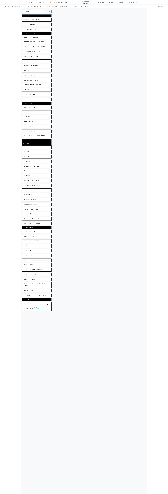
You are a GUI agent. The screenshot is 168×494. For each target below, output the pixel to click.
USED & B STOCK (45, 6)
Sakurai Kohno (30, 199)
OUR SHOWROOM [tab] (120, 2)
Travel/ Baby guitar (32, 66)
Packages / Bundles (32, 89)
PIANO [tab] (30, 2)
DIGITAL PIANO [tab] (39, 2)
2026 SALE (7, 6)
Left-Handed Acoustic (33, 85)
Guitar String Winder (33, 269)
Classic (27, 116)
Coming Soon (29, 107)
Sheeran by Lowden (32, 166)
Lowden (27, 161)
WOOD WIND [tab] (73, 2)
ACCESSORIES (64, 6)
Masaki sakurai (30, 204)
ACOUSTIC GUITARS (17, 6)
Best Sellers (29, 121)
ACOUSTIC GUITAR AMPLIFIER (35, 295)
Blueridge (28, 152)
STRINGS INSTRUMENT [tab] (60, 2)
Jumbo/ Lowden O (31, 56)
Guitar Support (30, 274)
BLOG (86, 6)
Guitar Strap (29, 265)
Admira (27, 175)
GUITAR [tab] (49, 2)
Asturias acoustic (31, 180)
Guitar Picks (29, 250)
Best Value (28, 126)
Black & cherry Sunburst (34, 19)
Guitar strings (30, 94)
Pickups (27, 99)
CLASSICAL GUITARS (32, 6)
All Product (29, 147)
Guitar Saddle (30, 255)
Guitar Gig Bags (30, 231)
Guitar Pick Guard (31, 241)
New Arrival (29, 112)
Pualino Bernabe (31, 209)
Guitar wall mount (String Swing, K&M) (35, 285)
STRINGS (54, 6)
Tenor (26, 70)
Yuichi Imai (28, 214)
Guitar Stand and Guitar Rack (36, 260)
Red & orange (29, 24)
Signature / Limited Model (35, 136)
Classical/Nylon (31, 80)
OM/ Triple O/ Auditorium (34, 46)
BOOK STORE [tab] (100, 2)
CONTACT (131, 2)
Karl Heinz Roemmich (33, 218)
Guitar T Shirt (30, 279)
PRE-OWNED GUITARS (32, 223)
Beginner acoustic (32, 37)
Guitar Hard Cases (31, 236)
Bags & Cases (29, 75)
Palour (27, 61)
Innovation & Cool (31, 131)
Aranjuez (28, 195)
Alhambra (28, 190)
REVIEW (81, 6)
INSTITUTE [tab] (110, 2)
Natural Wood (30, 29)
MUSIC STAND (29, 290)
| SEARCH (160, 6)
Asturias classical (32, 185)
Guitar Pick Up (30, 245)
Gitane (26, 171)
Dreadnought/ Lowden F (34, 42)
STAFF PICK (74, 6)
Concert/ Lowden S (32, 51)
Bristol (27, 156)
